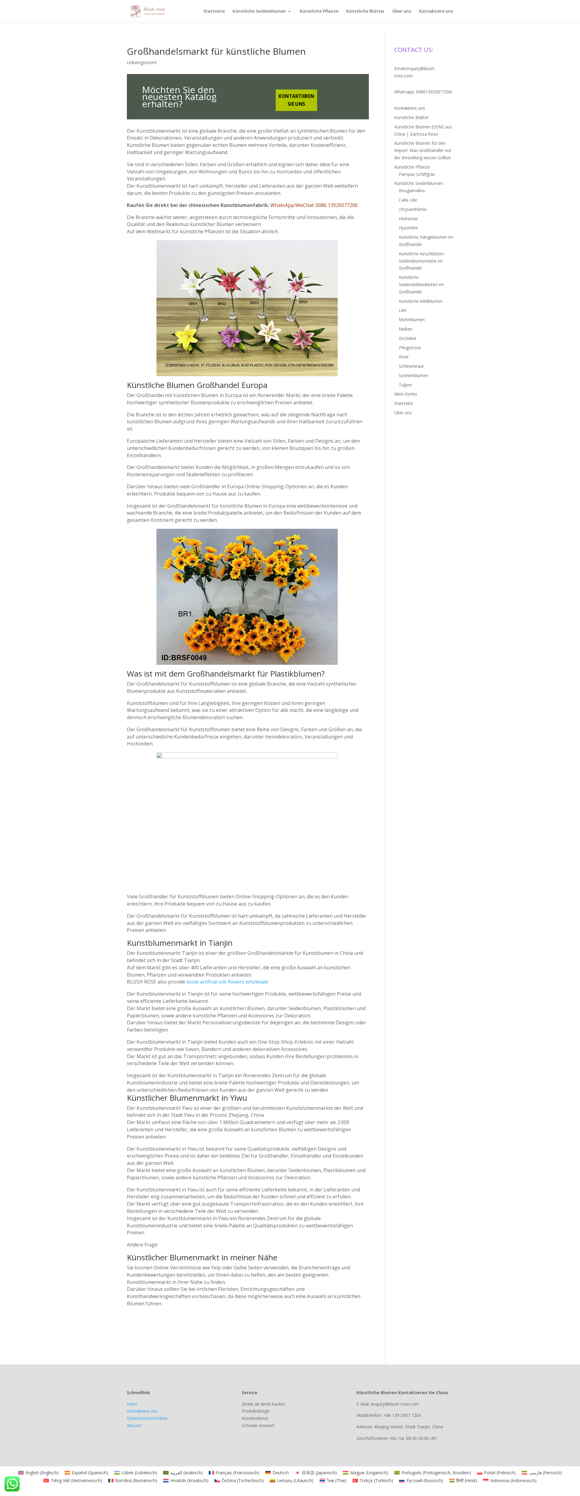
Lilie (402, 310)
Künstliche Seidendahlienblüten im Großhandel (421, 284)
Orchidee (407, 338)
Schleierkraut (411, 366)
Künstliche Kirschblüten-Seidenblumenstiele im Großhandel (422, 261)
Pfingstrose (410, 348)
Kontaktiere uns (436, 11)
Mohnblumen (412, 319)
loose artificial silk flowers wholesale (227, 981)
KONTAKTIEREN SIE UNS (296, 100)
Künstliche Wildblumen (421, 301)
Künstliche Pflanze (319, 11)
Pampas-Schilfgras (417, 174)
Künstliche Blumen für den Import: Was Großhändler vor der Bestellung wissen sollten (422, 150)
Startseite (214, 11)
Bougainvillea (412, 190)
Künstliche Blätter (365, 11)
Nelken (405, 329)
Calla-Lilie (408, 200)
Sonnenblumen (413, 375)
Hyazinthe (408, 228)
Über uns (401, 11)
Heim (132, 1404)
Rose (404, 357)
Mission (134, 1425)
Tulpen (405, 385)
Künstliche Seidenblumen (259, 11)
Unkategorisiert (142, 62)
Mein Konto (405, 394)
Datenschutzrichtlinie (147, 1418)
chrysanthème (413, 209)
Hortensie (408, 218)
